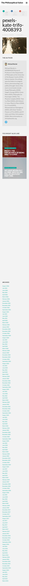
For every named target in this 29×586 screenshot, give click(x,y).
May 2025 (4, 318)
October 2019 (6, 462)
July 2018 (4, 494)
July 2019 (4, 469)
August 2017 (5, 518)
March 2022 (5, 400)
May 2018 (4, 499)
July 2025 (4, 314)
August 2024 (5, 337)
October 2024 (6, 333)
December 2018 (6, 484)
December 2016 (6, 535)
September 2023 (6, 361)
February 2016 (6, 557)
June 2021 (5, 419)
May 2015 (4, 576)
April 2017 (5, 527)
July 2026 (4, 288)
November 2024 (6, 331)
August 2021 (5, 415)
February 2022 (6, 402)
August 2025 (5, 312)
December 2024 (6, 329)
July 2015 (4, 572)
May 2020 (4, 447)
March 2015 (5, 581)
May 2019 (4, 473)
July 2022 (4, 391)
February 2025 (6, 324)
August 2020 (5, 441)
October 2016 (6, 540)
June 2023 (5, 367)
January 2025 (5, 327)
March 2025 (5, 322)
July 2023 (4, 365)
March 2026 (5, 296)
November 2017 (6, 512)
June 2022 (5, 393)
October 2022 (6, 385)
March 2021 (5, 426)
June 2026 (5, 290)
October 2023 (6, 359)
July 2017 (4, 520)
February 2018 (6, 505)
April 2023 (5, 372)
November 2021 (6, 408)
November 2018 (6, 486)
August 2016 (5, 544)
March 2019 (5, 477)
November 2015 (6, 563)
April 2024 (5, 346)
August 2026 (5, 286)
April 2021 (5, 423)
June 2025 (5, 316)
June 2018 (5, 497)
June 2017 (5, 522)
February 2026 (6, 299)
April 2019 (5, 475)
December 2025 (6, 303)
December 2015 (6, 561)
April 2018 (5, 501)
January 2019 (5, 482)
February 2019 (6, 479)
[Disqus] (14, 205)
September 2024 (6, 335)
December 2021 (6, 406)
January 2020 (5, 456)
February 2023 (6, 376)
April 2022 (5, 398)
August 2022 (5, 389)
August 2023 (5, 363)
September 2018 (6, 490)
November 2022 (6, 383)
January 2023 (5, 378)
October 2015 (6, 565)
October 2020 (6, 436)
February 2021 (6, 428)
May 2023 (4, 370)
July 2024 (4, 339)
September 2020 (6, 439)
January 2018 (5, 507)
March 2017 (5, 529)
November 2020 (6, 434)
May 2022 (4, 395)
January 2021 (5, 430)
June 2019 (5, 471)
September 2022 (6, 387)
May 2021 (4, 421)
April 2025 (5, 320)
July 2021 (4, 417)
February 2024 (6, 350)
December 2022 (6, 380)
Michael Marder (9, 34)
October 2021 (6, 411)
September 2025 (6, 309)
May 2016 (4, 550)
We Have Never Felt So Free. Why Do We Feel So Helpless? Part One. (13, 173)
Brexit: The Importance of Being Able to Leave (14, 152)
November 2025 (6, 305)
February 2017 (6, 531)
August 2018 (5, 492)
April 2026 (5, 294)
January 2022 (5, 404)
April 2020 (5, 449)
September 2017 (6, 516)
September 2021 (6, 413)
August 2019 (5, 466)
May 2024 (4, 344)
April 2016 (5, 553)
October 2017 (6, 514)
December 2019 (6, 458)
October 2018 (6, 488)
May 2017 (4, 525)
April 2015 (5, 578)
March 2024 (5, 348)
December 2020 (6, 432)
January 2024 (5, 352)
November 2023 (6, 357)
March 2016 (5, 555)
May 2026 (4, 292)
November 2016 (6, 538)
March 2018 (5, 503)
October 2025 (6, 307)
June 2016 (5, 548)
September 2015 (6, 568)
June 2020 (5, 445)
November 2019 (6, 460)
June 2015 (5, 574)
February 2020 (6, 454)
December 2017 (6, 510)
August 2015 (5, 570)
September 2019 (6, 464)
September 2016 (6, 542)
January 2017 (5, 533)
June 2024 (5, 342)
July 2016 (4, 546)
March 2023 (5, 374)
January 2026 (5, 301)
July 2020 (4, 443)
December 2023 (6, 355)
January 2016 (5, 559)
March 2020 (5, 451)
